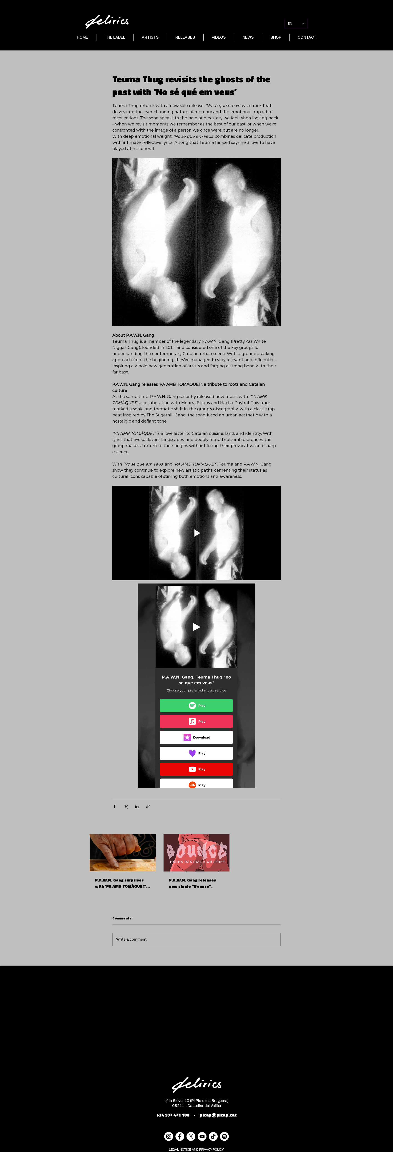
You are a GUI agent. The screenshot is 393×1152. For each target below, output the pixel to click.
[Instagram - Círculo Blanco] (168, 1136)
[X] (190, 1136)
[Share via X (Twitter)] (125, 806)
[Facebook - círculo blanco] (179, 1136)
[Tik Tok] (213, 1136)
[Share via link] (148, 806)
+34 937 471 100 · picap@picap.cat (196, 1114)
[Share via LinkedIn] (137, 806)
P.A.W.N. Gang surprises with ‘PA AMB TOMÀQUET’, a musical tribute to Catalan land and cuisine (121, 883)
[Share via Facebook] (114, 806)
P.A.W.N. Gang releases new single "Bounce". (192, 883)
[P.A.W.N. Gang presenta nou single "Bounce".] (197, 853)
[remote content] (196, 686)
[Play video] (196, 533)
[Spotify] (224, 1136)
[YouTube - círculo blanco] (202, 1136)
